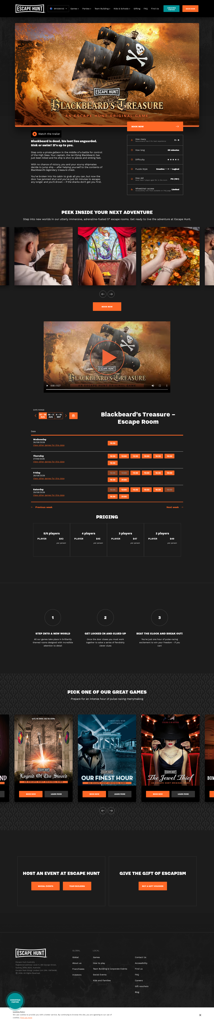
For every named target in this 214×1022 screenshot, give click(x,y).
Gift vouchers (141, 986)
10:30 (112, 456)
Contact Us (140, 957)
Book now (94, 794)
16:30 (158, 456)
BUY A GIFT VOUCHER (152, 886)
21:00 (124, 480)
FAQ (146, 8)
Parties (85, 8)
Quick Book (190, 9)
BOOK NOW (31, 794)
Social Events (99, 974)
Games (73, 8)
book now (107, 306)
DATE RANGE (38, 410)
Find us (139, 969)
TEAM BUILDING (77, 886)
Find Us (155, 8)
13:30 (135, 456)
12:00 (124, 456)
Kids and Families (102, 980)
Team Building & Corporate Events (110, 969)
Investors (76, 975)
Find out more (26, 1018)
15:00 (146, 456)
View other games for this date (48, 445)
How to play (99, 963)
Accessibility (141, 963)
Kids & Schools (121, 8)
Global (75, 957)
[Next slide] (111, 294)
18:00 (169, 456)
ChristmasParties (171, 9)
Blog (137, 992)
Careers (139, 980)
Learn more (56, 794)
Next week (173, 507)
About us (76, 963)
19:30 (112, 443)
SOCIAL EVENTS (45, 886)
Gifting (137, 8)
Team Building (101, 8)
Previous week (43, 507)
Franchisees (78, 969)
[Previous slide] (102, 294)
